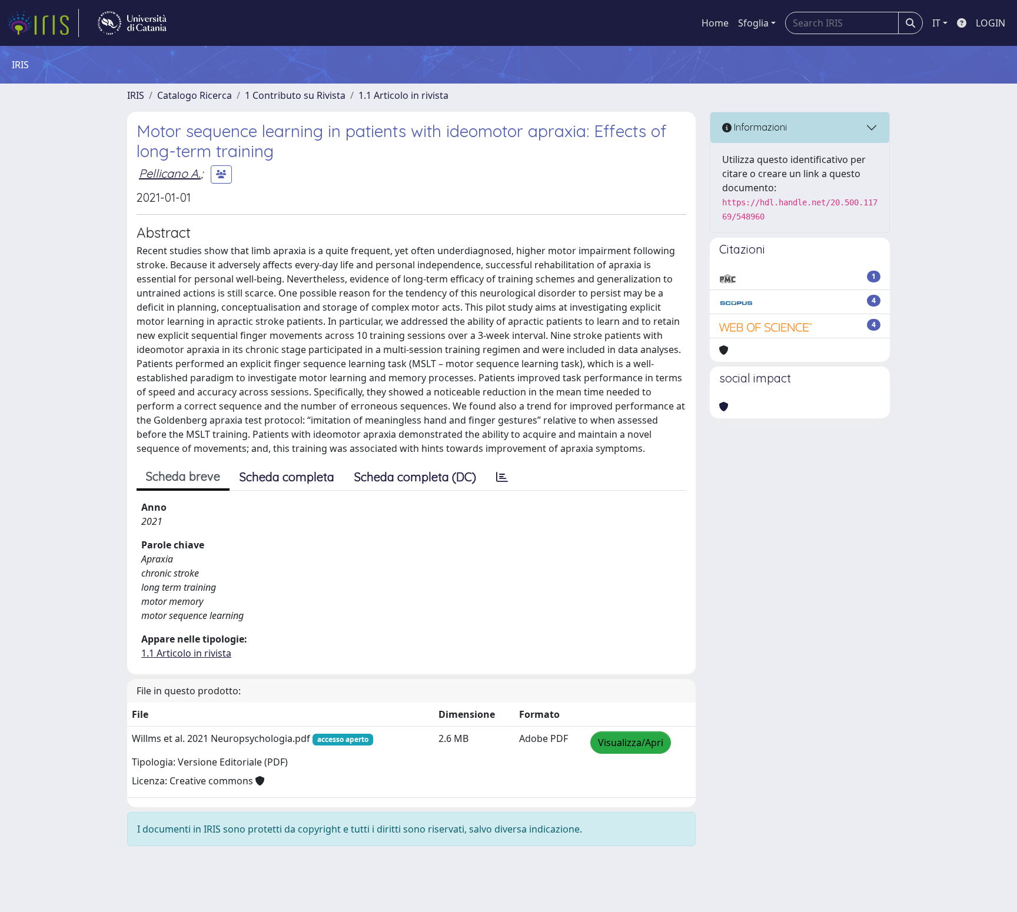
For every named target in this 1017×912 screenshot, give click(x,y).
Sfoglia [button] (753, 22)
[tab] (502, 477)
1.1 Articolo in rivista (403, 95)
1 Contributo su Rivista (295, 95)
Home (715, 22)
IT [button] (936, 22)
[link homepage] (43, 23)
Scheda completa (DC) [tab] (415, 477)
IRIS (135, 95)
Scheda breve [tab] (183, 476)
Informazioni (759, 127)
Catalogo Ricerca (194, 95)
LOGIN (990, 22)
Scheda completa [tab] (287, 477)
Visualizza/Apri (630, 742)
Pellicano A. (170, 173)
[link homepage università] (132, 23)
